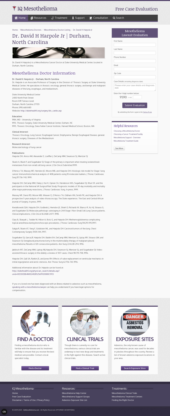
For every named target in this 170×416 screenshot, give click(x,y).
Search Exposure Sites (135, 368)
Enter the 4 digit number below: (126, 93)
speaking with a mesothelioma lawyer (29, 287)
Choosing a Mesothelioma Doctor (127, 131)
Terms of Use (147, 112)
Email (116, 65)
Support (80, 17)
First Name (118, 41)
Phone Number (120, 57)
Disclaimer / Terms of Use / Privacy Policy (31, 400)
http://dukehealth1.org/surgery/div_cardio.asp (41, 110)
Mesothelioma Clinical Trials (124, 393)
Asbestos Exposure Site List (74, 400)
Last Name (118, 49)
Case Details (128, 81)
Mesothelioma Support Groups (76, 396)
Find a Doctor (35, 368)
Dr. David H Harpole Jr (82, 30)
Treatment (61, 17)
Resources (40, 17)
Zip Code (117, 73)
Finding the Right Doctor (123, 400)
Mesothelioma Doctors (30, 30)
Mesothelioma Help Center (74, 393)
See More (119, 148)
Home (22, 17)
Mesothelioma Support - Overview (127, 137)
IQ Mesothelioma (37, 8)
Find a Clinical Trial (85, 368)
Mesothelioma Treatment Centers (127, 396)
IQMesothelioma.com (31, 410)
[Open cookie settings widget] (4, 412)
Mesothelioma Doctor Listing (57, 30)
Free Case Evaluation (136, 9)
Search (119, 17)
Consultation (100, 17)
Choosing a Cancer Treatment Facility (128, 134)
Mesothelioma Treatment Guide (126, 141)
